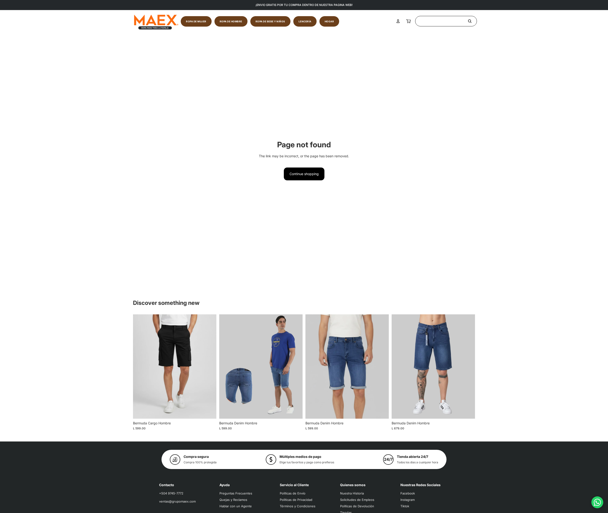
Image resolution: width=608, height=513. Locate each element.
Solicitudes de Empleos (357, 500)
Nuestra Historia (352, 493)
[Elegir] (209, 411)
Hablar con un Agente (235, 506)
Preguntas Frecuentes (235, 493)
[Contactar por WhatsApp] (597, 502)
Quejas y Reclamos (233, 500)
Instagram (407, 500)
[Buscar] (446, 21)
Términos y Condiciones (297, 506)
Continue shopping (304, 174)
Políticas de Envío (292, 493)
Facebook (407, 493)
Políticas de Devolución (357, 506)
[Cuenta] (398, 21)
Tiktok (404, 506)
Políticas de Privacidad (296, 500)
